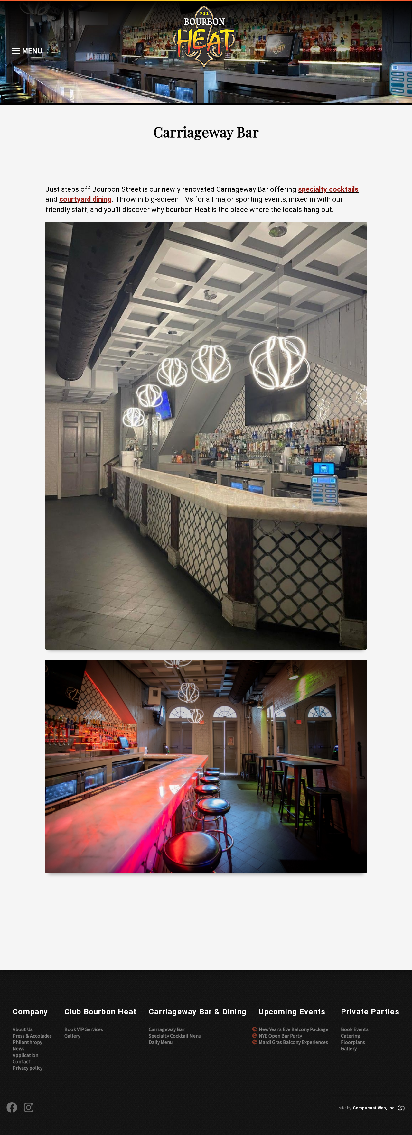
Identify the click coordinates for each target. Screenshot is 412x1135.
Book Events (355, 1029)
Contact (22, 1061)
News (18, 1048)
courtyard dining (85, 199)
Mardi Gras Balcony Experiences (293, 1042)
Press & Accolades (32, 1035)
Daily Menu (161, 1042)
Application (25, 1055)
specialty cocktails (328, 189)
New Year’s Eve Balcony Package (293, 1029)
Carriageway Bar (166, 1029)
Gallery (72, 1035)
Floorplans (353, 1042)
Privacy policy (27, 1068)
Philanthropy (27, 1042)
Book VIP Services (83, 1029)
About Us (23, 1029)
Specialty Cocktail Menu (175, 1035)
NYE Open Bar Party (280, 1035)
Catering (350, 1035)
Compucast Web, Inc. (374, 1107)
